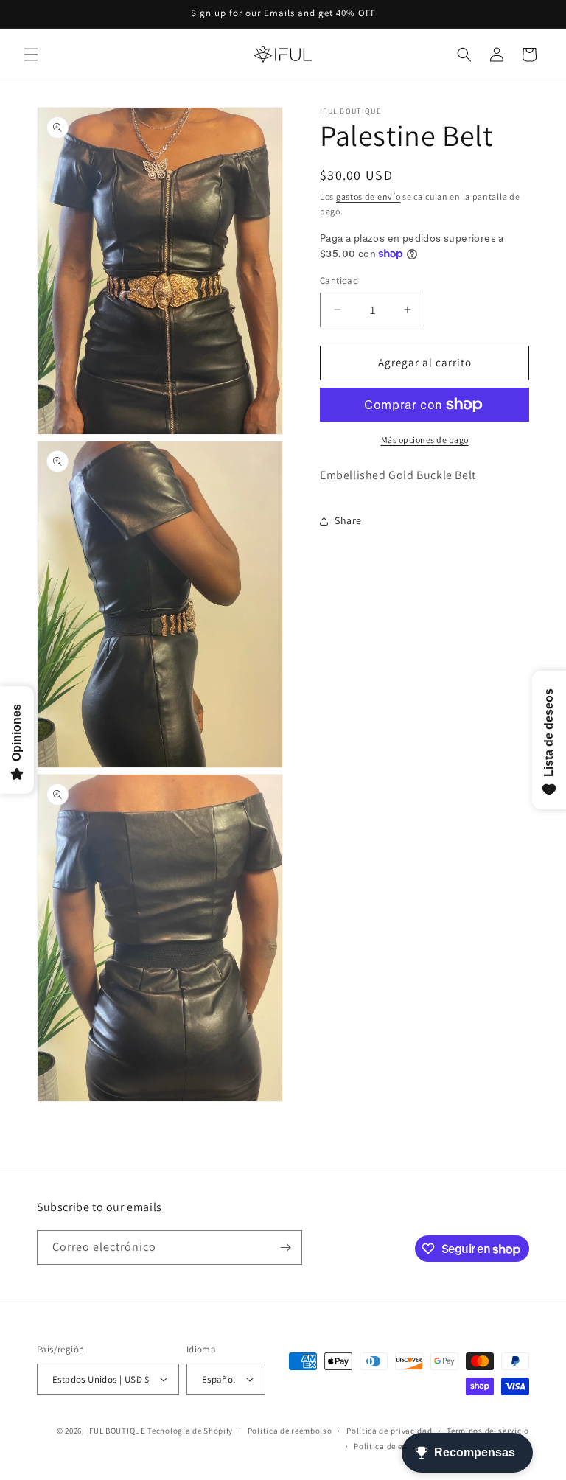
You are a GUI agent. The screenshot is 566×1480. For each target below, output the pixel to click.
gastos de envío (368, 196)
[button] (31, 54)
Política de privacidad (389, 1430)
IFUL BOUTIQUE (116, 1430)
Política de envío (386, 1446)
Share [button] (348, 520)
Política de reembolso (290, 1430)
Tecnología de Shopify (190, 1430)
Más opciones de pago (425, 439)
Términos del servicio (488, 1430)
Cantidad (339, 280)
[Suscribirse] (285, 1247)
